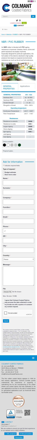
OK (33, 16)
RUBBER (15, 34)
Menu (5, 29)
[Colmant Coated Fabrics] (16, 8)
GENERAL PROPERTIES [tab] (9, 87)
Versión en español (29, 1)
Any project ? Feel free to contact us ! (8, 424)
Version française (34, 1)
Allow (24, 23)
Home (3, 34)
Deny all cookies (26, 434)
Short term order (10, 175)
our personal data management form (11, 347)
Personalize (18, 437)
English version (31, 1)
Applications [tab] (25, 86)
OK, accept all (11, 434)
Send (6, 321)
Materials (8, 34)
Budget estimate (10, 172)
